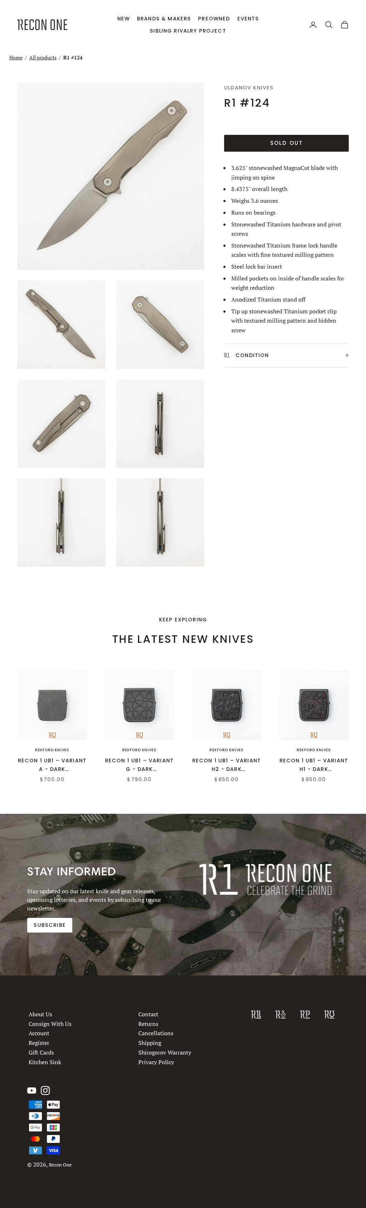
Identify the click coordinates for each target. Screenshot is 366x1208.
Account (39, 1033)
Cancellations (155, 1033)
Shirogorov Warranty (164, 1052)
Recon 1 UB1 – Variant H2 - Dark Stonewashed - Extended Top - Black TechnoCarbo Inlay (226, 765)
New (123, 18)
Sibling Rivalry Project (188, 30)
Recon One (60, 1165)
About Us (40, 1014)
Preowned (214, 18)
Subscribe (49, 925)
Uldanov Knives (248, 87)
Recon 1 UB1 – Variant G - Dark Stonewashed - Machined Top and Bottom (139, 765)
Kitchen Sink (45, 1062)
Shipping (149, 1043)
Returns (148, 1024)
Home (16, 57)
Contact (148, 1014)
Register (39, 1043)
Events (248, 18)
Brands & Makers (164, 18)
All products (42, 57)
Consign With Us (50, 1024)
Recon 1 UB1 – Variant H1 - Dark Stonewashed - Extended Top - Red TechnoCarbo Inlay (314, 765)
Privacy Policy (156, 1062)
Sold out (286, 143)
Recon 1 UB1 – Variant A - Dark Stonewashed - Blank (52, 765)
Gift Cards (41, 1052)
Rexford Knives (52, 750)
